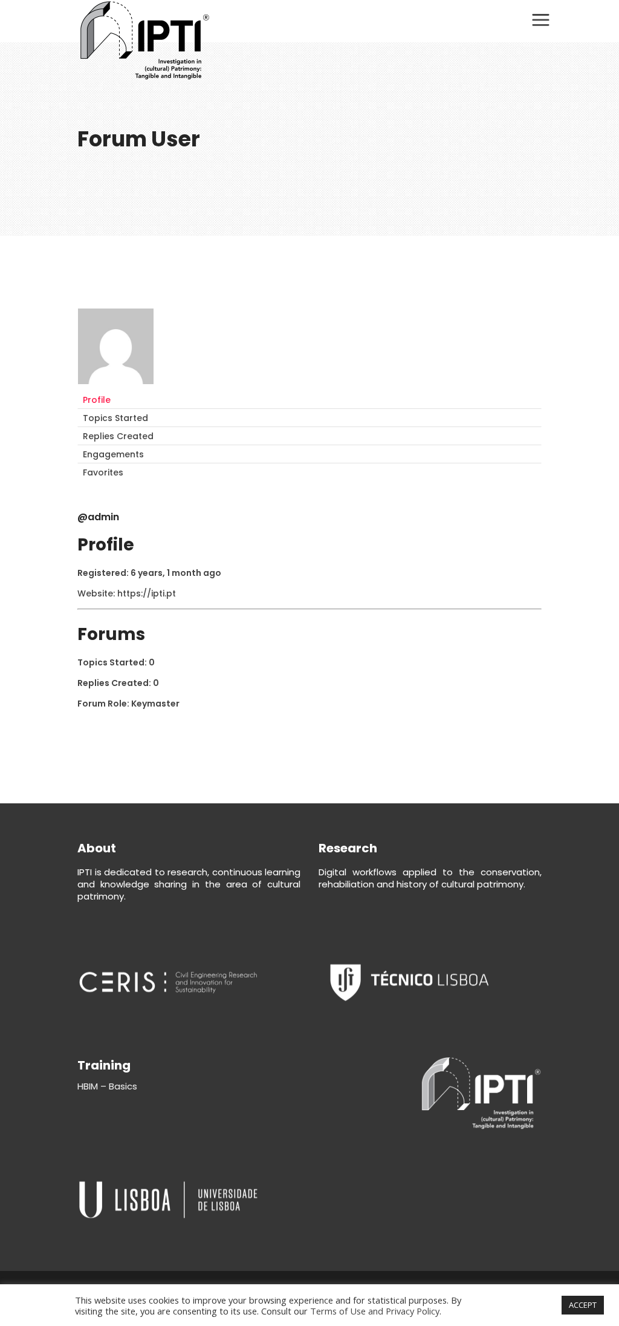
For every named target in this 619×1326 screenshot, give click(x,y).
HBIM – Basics (107, 1086)
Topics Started (115, 418)
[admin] (115, 385)
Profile (97, 400)
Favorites (103, 472)
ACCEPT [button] (583, 1304)
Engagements (113, 454)
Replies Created (118, 436)
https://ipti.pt (146, 593)
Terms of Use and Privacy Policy (374, 1311)
